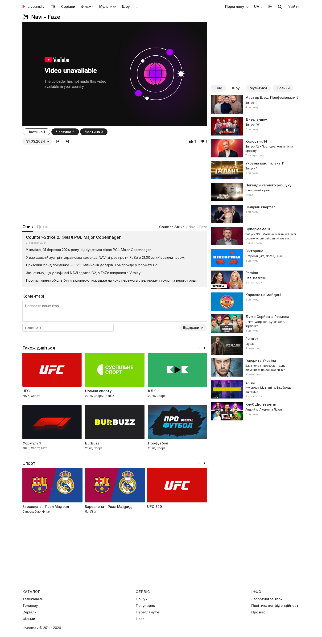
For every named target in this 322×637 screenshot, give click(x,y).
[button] (204, 348)
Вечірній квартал (260, 207)
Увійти (294, 6)
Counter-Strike (172, 227)
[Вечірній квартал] (255, 214)
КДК (152, 391)
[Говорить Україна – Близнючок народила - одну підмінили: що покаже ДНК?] (255, 367)
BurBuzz (92, 443)
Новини (283, 88)
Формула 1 (31, 443)
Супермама (255, 229)
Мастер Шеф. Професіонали (270, 97)
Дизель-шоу (256, 119)
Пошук (141, 599)
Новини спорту (98, 391)
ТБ (53, 6)
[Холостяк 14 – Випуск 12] (255, 148)
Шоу (126, 6)
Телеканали (32, 599)
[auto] (270, 6)
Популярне (145, 606)
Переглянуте (236, 6)
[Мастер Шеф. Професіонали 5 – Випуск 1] (255, 104)
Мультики (107, 6)
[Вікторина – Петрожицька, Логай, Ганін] (255, 258)
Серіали (68, 6)
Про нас (258, 612)
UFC (26, 391)
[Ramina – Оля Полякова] (255, 280)
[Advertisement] (114, 184)
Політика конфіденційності (275, 606)
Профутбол (158, 443)
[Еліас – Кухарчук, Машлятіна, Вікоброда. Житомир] (255, 389)
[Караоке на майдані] (255, 301)
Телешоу (30, 606)
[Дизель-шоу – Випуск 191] (255, 126)
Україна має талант (263, 163)
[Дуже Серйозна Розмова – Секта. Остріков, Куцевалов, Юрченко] (255, 323)
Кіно (218, 88)
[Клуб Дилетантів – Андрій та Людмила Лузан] (255, 411)
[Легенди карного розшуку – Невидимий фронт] (255, 192)
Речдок (251, 338)
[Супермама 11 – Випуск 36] (255, 236)
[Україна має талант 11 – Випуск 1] (255, 170)
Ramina (251, 273)
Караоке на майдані (263, 294)
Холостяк (254, 141)
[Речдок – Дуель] (255, 345)
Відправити (193, 327)
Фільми (87, 6)
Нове (140, 619)
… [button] (137, 6)
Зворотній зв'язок (266, 599)
